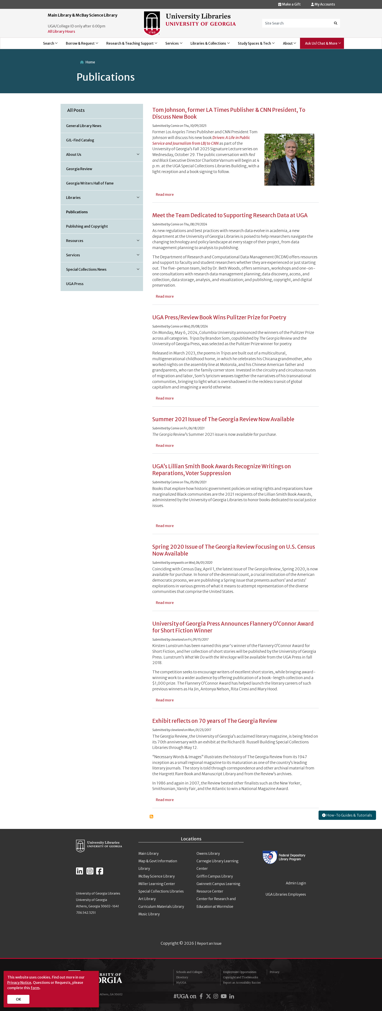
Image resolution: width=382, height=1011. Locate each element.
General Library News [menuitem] (83, 126)
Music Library (149, 914)
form (35, 988)
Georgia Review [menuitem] (79, 169)
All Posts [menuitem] (76, 110)
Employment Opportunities (239, 972)
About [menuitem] (285, 45)
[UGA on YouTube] (224, 996)
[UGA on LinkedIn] (231, 996)
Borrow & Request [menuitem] (78, 45)
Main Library (148, 853)
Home (90, 62)
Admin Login (296, 883)
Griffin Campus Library (215, 876)
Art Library (147, 899)
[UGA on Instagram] (216, 996)
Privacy (274, 972)
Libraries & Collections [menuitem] (206, 45)
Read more (165, 194)
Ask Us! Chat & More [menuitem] (318, 45)
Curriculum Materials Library (161, 906)
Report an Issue (209, 943)
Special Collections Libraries (161, 891)
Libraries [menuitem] (71, 199)
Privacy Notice (19, 982)
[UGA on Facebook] (202, 996)
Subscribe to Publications (151, 816)
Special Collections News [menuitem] (84, 271)
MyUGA (181, 982)
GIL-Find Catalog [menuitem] (80, 140)
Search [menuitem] (46, 45)
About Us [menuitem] (71, 156)
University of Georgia (101, 979)
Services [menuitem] (169, 45)
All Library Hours (61, 31)
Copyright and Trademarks (240, 977)
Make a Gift (291, 4)
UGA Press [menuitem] (75, 284)
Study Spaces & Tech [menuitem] (252, 45)
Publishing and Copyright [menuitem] (87, 226)
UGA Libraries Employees (286, 894)
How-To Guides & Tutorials (349, 815)
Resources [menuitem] (72, 242)
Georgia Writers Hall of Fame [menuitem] (90, 183)
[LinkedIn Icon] (79, 873)
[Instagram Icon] (90, 873)
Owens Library (208, 853)
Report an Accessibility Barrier (242, 982)
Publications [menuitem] (77, 212)
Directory (182, 977)
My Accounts (324, 4)
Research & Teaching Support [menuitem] (127, 45)
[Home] (189, 23)
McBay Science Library (156, 876)
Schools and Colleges (189, 972)
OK (18, 999)
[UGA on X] (209, 996)
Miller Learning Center (156, 884)
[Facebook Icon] (99, 873)
